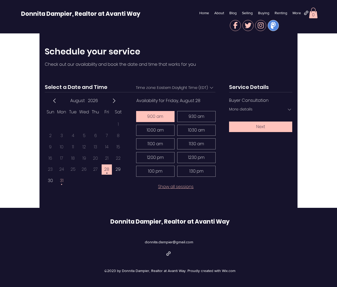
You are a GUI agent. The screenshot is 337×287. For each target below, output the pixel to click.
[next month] (114, 101)
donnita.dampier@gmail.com (169, 242)
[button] (313, 13)
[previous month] (54, 101)
